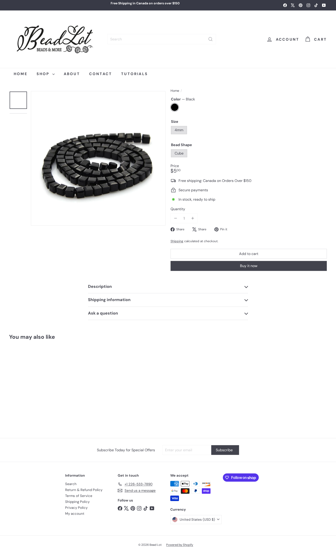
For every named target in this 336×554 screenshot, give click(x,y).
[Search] (210, 39)
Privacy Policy (76, 507)
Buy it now (248, 265)
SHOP (44, 73)
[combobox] (161, 39)
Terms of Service (78, 496)
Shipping (177, 241)
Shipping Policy (77, 501)
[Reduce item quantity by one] (175, 218)
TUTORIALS (134, 73)
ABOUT (72, 73)
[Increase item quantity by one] (192, 218)
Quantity (178, 209)
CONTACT (100, 73)
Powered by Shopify (179, 545)
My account (74, 513)
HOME (20, 73)
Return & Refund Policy (83, 490)
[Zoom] (98, 158)
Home (175, 91)
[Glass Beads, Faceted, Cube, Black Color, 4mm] (35, 386)
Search (71, 484)
